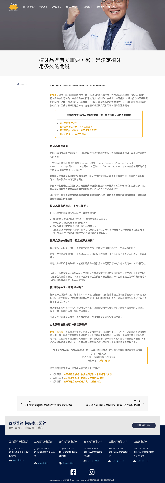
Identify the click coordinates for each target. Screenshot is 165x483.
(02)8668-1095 (91, 448)
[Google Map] (10, 460)
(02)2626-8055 (116, 448)
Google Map (18, 460)
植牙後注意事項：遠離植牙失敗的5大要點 (84, 378)
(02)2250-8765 (16, 448)
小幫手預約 (104, 360)
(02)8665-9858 (41, 448)
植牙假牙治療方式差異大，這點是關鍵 (82, 381)
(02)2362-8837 (141, 448)
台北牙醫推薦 (56, 332)
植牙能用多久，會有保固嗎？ (74, 134)
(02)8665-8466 (66, 448)
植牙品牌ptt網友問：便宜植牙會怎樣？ (79, 130)
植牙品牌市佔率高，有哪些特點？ (76, 126)
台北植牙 (54, 95)
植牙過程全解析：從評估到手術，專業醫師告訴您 (88, 374)
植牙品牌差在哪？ (68, 123)
